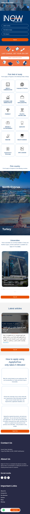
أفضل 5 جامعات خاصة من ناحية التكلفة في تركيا (14, 328)
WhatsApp (3, 510)
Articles (3, 497)
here (19, 246)
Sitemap (3, 502)
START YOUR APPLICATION (15, 57)
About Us (3, 491)
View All (15, 297)
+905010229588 (8, 510)
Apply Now (15, 510)
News (2, 499)
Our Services (4, 495)
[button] (1, 289)
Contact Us (4, 493)
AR (28, 7)
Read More (6, 342)
